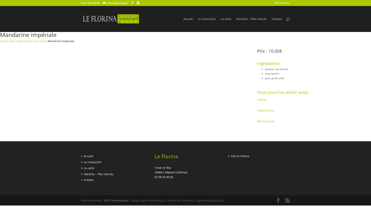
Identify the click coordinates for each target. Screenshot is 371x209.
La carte (226, 19)
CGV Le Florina (282, 3)
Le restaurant (207, 19)
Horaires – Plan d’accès (251, 19)
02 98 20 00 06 (92, 3)
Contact (277, 19)
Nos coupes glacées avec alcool (28, 41)
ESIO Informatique (116, 200)
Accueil (188, 19)
